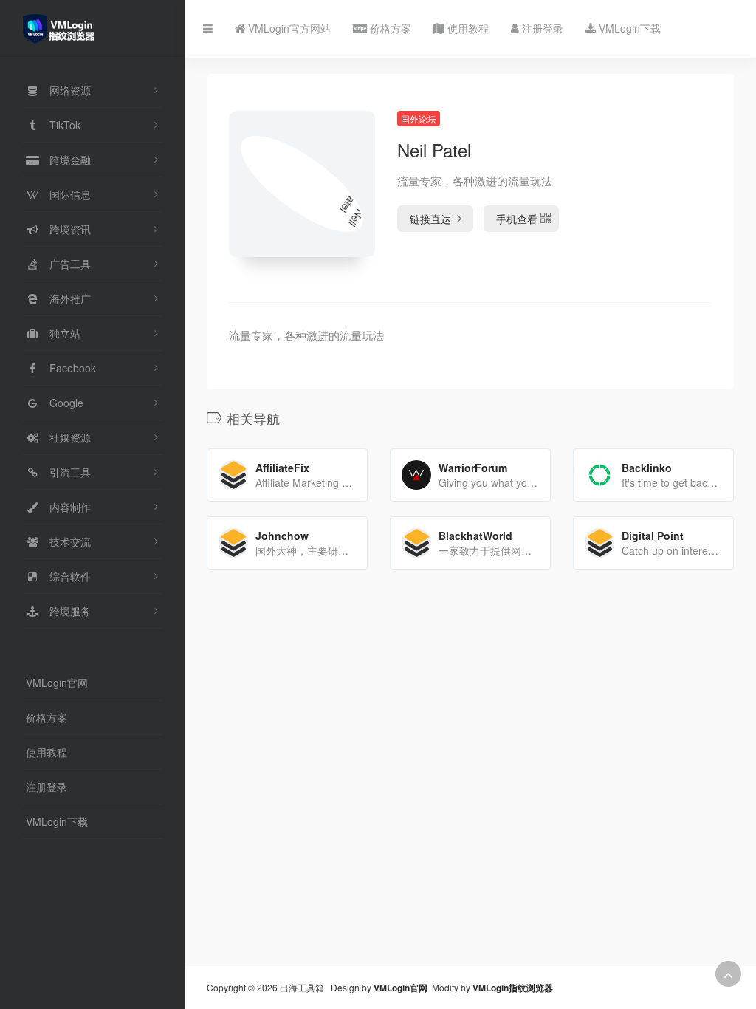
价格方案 (46, 717)
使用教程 (46, 752)
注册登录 (46, 786)
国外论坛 (418, 118)
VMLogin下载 (57, 821)
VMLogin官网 (57, 682)
